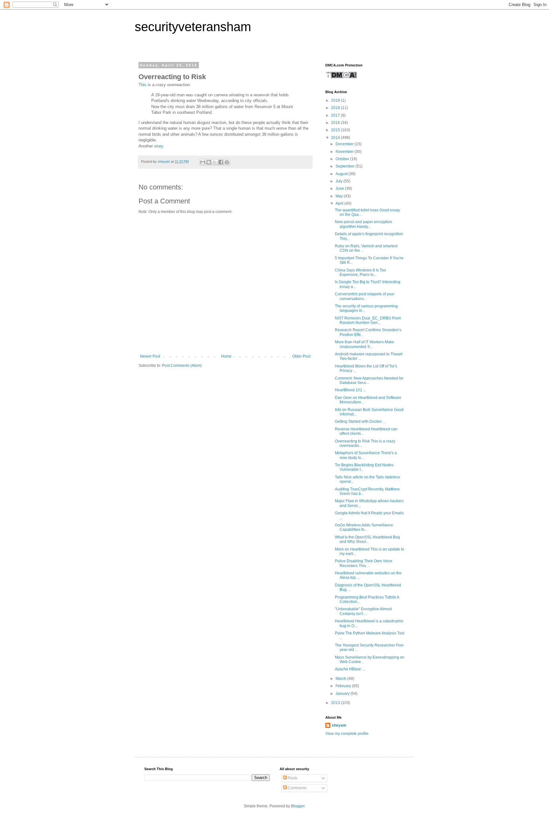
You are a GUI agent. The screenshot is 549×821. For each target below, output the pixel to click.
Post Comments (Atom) (182, 365)
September (346, 166)
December (345, 144)
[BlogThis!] (209, 162)
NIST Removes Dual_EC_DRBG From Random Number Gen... (368, 320)
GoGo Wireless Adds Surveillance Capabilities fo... (364, 527)
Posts (292, 778)
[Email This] (203, 162)
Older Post (301, 356)
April (340, 203)
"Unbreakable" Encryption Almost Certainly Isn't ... (363, 611)
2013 (336, 703)
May (340, 196)
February (344, 686)
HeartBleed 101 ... (350, 390)
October (343, 159)
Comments (297, 788)
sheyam (339, 725)
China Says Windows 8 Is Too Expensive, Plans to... (360, 272)
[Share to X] (215, 162)
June (340, 188)
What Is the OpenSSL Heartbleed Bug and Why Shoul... (367, 539)
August (342, 174)
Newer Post (150, 356)
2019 (336, 100)
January (343, 693)
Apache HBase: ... (350, 669)
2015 (336, 130)
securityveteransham (193, 27)
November (345, 151)
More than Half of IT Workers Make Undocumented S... (364, 344)
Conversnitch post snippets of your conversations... (364, 296)
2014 (336, 137)
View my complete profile (347, 733)
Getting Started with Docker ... (360, 421)
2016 (336, 122)
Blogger (297, 806)
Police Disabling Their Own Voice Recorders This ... (363, 563)
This (142, 84)
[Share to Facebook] (221, 162)
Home (226, 356)
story (158, 146)
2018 (336, 108)
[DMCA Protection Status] (341, 77)
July (339, 181)
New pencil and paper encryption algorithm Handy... (363, 224)
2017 (336, 115)
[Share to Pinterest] (227, 162)
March (341, 678)
